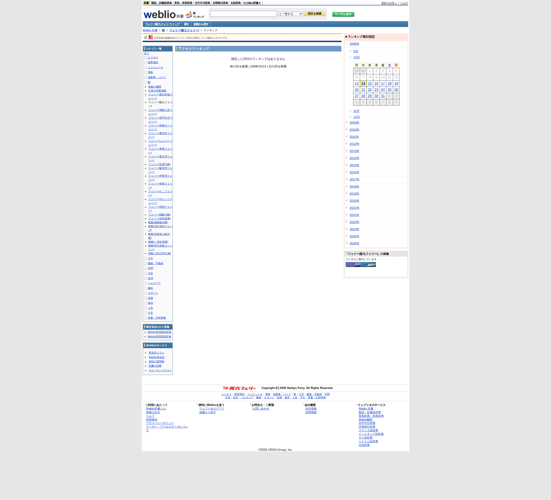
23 (376, 90)
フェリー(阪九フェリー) (184, 30)
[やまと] (353, 266)
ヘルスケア (154, 283)
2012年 (354, 144)
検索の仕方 (153, 412)
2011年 (354, 136)
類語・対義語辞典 (161, 3)
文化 (150, 273)
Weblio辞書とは (156, 408)
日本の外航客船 (157, 90)
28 (363, 96)
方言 (150, 312)
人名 (150, 307)
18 (390, 83)
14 (363, 83)
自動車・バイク (157, 77)
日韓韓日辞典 (220, 3)
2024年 (354, 229)
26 (396, 90)
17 (383, 83)
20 (357, 90)
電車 (150, 72)
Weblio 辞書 (150, 30)
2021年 (354, 208)
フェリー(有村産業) (159, 218)
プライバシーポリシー (160, 423)
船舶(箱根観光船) (158, 222)
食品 (150, 302)
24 (383, 90)
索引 (186, 24)
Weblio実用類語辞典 (159, 332)
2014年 (354, 158)
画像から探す (201, 24)
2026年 (354, 243)
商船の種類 (154, 86)
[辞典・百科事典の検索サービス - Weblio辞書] (163, 17)
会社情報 (311, 408)
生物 (150, 298)
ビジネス (153, 57)
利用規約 (151, 419)
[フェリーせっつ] (368, 266)
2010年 (354, 129)
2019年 (354, 193)
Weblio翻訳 (366, 419)
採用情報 (311, 412)
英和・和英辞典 (183, 3)
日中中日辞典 (202, 3)
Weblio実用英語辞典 (159, 336)
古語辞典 (236, 3)
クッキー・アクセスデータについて (167, 428)
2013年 (354, 151)
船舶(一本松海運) (158, 241)
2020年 (354, 200)
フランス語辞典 (368, 430)
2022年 (354, 215)
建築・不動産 (155, 263)
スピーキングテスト (160, 370)
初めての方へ (389, 3)
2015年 (354, 165)
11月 (356, 111)
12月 (356, 117)
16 (376, 83)
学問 (150, 268)
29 (370, 96)
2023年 (354, 222)
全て (146, 53)
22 (370, 90)
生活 (150, 278)
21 (363, 90)
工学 (150, 258)
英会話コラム (156, 352)
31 (383, 96)
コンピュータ (155, 67)
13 (357, 83)
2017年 (354, 179)
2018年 (354, 186)
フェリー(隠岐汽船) (159, 214)
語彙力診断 (155, 365)
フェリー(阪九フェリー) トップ (162, 24)
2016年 (354, 172)
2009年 (354, 122)
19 (396, 83)
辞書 (146, 3)
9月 (355, 51)
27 (357, 96)
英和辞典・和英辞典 (371, 416)
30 (376, 96)
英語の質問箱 (156, 361)
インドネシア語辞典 (371, 434)
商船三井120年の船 (159, 253)
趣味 (150, 288)
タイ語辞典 (366, 437)
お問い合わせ (260, 408)
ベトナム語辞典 (368, 441)
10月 (356, 57)
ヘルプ (404, 3)
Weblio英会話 (157, 357)
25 (390, 90)
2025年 (354, 236)
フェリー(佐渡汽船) (159, 164)
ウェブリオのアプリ (211, 408)
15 (370, 83)
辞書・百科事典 (157, 317)
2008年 (354, 43)
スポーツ (153, 293)
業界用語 (153, 62)
